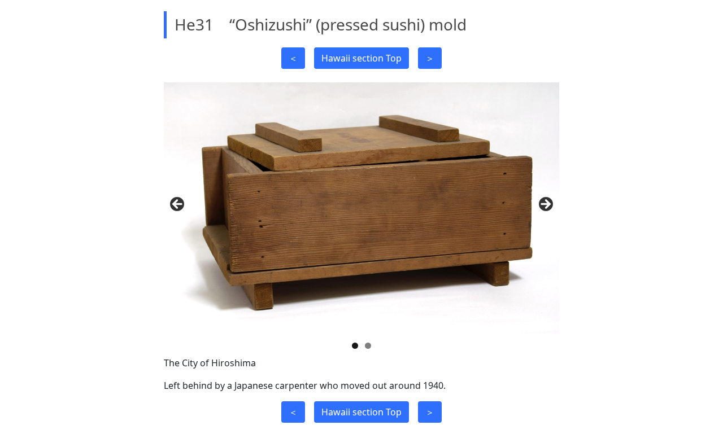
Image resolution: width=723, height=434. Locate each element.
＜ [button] (293, 58)
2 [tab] (368, 346)
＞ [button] (429, 58)
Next (545, 204)
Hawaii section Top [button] (361, 58)
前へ (177, 204)
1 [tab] (355, 346)
